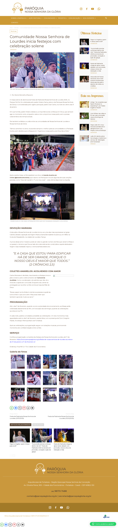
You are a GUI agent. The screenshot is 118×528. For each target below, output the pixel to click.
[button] (106, 18)
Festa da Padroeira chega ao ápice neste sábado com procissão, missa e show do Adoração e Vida (98, 67)
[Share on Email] (32, 408)
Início (11, 27)
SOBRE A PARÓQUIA (18, 18)
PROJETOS (62, 18)
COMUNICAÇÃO (74, 18)
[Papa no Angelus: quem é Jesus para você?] (20, 435)
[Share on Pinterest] (24, 408)
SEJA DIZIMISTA (88, 18)
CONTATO (14, 22)
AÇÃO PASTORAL (35, 18)
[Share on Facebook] (16, 408)
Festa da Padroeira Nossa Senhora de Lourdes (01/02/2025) (61, 417)
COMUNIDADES (49, 18)
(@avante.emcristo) (22, 177)
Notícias (16, 27)
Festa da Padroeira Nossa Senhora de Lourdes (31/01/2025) (23, 417)
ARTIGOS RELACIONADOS (20, 425)
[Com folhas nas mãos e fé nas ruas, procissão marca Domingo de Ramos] (84, 116)
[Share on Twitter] (20, 408)
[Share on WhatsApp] (11, 408)
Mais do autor (38, 425)
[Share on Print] (28, 408)
